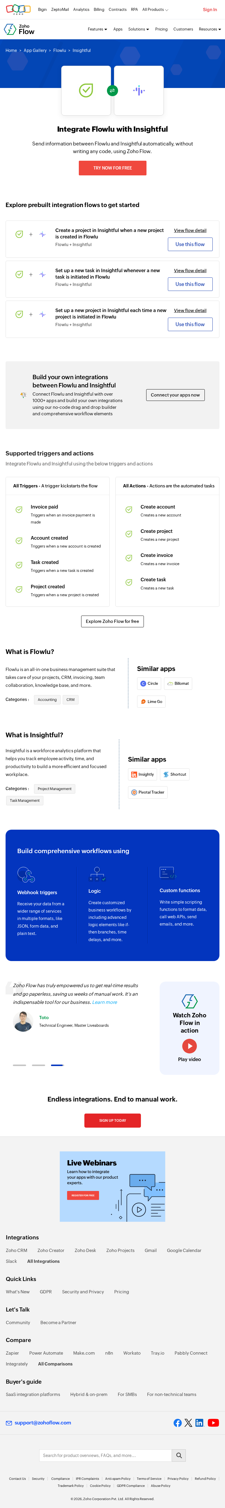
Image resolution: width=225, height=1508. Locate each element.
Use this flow (190, 244)
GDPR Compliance (131, 1485)
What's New (18, 1291)
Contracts (118, 9)
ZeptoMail (60, 9)
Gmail (151, 1250)
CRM (71, 700)
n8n (109, 1353)
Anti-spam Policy (118, 1478)
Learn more (104, 1002)
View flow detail (190, 230)
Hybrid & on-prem (89, 1394)
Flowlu (59, 50)
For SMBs (127, 1394)
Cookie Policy (100, 1485)
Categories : (18, 699)
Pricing (161, 29)
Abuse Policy (161, 1485)
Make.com (84, 1353)
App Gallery (35, 50)
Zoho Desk (85, 1250)
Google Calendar (184, 1250)
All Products (153, 9)
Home (11, 50)
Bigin (42, 9)
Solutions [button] (136, 29)
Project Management (54, 789)
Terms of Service (149, 1478)
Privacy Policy (178, 1478)
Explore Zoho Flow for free (112, 621)
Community (18, 1322)
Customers (183, 29)
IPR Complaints (87, 1478)
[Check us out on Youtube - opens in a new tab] (213, 1423)
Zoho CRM (16, 1250)
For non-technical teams (171, 1394)
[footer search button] (179, 1455)
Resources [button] (208, 29)
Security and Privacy (83, 1291)
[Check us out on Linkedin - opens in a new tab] (200, 1423)
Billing (99, 9)
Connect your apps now (175, 394)
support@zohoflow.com (43, 1423)
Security (38, 1478)
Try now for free (112, 168)
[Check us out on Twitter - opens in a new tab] (189, 1423)
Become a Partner (58, 1322)
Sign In (210, 9)
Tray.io (157, 1353)
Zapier (12, 1353)
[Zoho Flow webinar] (112, 1186)
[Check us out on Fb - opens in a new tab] (177, 1423)
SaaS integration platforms (33, 1394)
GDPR (46, 1291)
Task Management (25, 801)
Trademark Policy (71, 1485)
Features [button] (95, 29)
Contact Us (17, 1478)
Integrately (17, 1363)
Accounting (47, 700)
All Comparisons (55, 1363)
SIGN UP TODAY (112, 1121)
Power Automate (46, 1353)
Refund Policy (205, 1478)
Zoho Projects (120, 1250)
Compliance (60, 1478)
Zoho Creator (51, 1250)
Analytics (81, 9)
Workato (132, 1353)
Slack (11, 1261)
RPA (134, 9)
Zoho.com (18, 9)
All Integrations (43, 1261)
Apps (117, 29)
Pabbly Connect (191, 1353)
